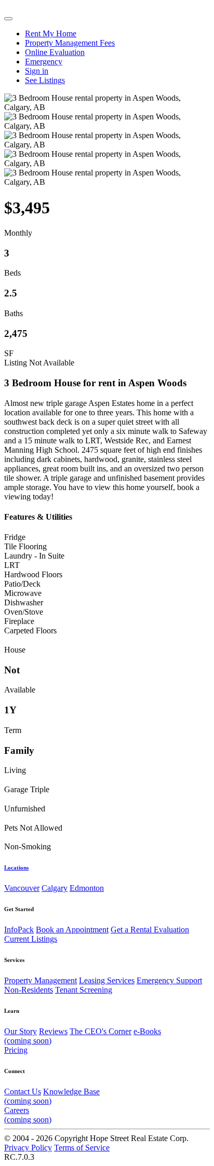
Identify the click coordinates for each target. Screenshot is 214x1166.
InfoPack (19, 929)
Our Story (20, 1031)
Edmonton (87, 888)
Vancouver (21, 888)
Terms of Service (82, 1147)
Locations (16, 867)
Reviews (53, 1031)
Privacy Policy (28, 1147)
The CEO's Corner (100, 1031)
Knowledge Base (52, 1096)
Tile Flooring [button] (25, 546)
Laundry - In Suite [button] (34, 555)
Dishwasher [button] (23, 602)
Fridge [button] (14, 537)
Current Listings (30, 938)
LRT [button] (12, 565)
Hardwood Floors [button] (33, 574)
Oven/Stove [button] (23, 611)
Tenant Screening (83, 989)
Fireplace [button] (19, 621)
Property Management (40, 980)
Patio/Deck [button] (22, 583)
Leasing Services (107, 980)
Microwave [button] (23, 593)
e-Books (82, 1036)
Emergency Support (169, 980)
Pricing (16, 1050)
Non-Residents (28, 989)
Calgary (55, 888)
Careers (27, 1115)
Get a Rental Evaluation (150, 929)
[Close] (8, 18)
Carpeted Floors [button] (30, 630)
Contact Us (22, 1091)
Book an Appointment (72, 929)
